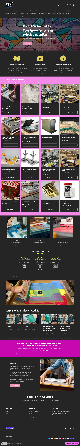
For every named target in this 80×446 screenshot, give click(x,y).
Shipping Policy (32, 417)
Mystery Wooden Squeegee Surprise (68, 137)
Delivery (31, 413)
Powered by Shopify (18, 443)
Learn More (15, 385)
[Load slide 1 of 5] (35, 52)
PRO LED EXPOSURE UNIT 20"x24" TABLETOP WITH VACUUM (28, 202)
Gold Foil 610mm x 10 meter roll (48, 201)
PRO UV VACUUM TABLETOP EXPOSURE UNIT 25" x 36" (29, 138)
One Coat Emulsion (65, 201)
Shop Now (27, 39)
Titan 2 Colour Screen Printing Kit (8, 169)
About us (8, 413)
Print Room (8, 420)
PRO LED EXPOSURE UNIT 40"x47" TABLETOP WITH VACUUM (8, 138)
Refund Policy (32, 420)
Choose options (30, 112)
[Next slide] (45, 52)
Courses (7, 415)
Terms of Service (33, 415)
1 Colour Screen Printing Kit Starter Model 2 (68, 170)
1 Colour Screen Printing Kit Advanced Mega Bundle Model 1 (49, 170)
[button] (10, 11)
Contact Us (8, 422)
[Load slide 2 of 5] (37, 52)
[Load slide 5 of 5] (42, 52)
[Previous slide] (32, 52)
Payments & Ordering (34, 411)
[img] (40, 253)
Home (7, 411)
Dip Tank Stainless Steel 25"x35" (48, 137)
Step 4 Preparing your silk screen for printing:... (65, 328)
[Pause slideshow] (48, 52)
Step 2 (27, 326)
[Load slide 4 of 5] (40, 52)
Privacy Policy (32, 422)
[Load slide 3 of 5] (39, 52)
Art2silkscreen (12, 443)
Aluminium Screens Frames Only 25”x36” (10, 201)
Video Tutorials (9, 424)
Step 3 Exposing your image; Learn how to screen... (49, 328)
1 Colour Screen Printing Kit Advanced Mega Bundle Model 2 (69, 106)
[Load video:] (40, 292)
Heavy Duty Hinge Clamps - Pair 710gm (29, 169)
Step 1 (10, 326)
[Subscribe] (49, 404)
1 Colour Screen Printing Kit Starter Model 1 (49, 106)
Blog (7, 417)
